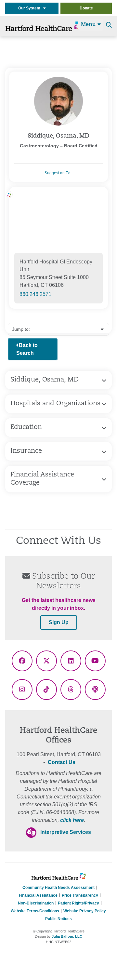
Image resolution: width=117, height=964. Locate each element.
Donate (86, 8)
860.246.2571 (35, 294)
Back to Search (27, 349)
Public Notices (58, 919)
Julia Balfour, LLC (67, 936)
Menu (89, 24)
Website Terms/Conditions (35, 911)
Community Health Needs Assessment (58, 887)
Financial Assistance (38, 895)
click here (72, 820)
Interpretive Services (65, 832)
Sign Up (59, 622)
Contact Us (61, 762)
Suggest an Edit (58, 173)
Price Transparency (80, 895)
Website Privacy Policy (84, 911)
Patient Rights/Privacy (78, 903)
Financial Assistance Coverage (42, 479)
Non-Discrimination (36, 903)
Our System (30, 8)
